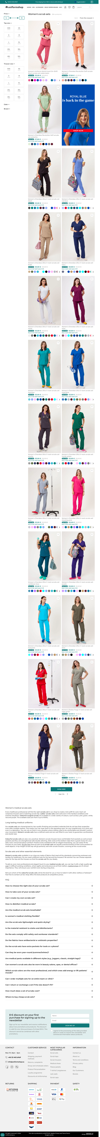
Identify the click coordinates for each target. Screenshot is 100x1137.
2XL (8, 49)
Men (33, 7)
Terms (64, 1133)
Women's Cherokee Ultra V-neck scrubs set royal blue (77, 391)
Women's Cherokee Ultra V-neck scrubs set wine (77, 327)
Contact (31, 1053)
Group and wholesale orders (38, 1066)
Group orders (48, 7)
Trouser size (8, 64)
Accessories (39, 7)
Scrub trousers (55, 1060)
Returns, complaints (35, 1062)
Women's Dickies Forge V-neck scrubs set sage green (77, 711)
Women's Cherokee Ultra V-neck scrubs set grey (43, 519)
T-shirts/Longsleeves (58, 1070)
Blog (74, 1067)
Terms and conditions (80, 1060)
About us (76, 1056)
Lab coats (53, 1074)
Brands (55, 7)
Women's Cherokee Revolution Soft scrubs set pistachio (43, 136)
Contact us (77, 1053)
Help (60, 7)
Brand (6, 109)
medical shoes (73, 866)
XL (19, 42)
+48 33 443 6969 (12, 2)
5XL (19, 57)
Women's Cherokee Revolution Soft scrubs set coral (77, 72)
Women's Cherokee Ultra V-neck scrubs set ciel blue (77, 200)
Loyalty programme (35, 1073)
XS (19, 28)
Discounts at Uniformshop (37, 1076)
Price (6, 14)
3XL (19, 49)
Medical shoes (55, 1063)
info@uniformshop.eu (16, 1062)
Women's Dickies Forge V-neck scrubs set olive (77, 774)
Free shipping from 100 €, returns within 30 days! (49, 2)
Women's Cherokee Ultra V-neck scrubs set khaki (43, 264)
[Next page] (67, 794)
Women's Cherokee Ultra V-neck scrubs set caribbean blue (43, 583)
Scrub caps (54, 1077)
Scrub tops (54, 1056)
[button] (49, 886)
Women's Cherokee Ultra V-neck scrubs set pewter (43, 455)
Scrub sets (54, 1053)
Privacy (57, 1133)
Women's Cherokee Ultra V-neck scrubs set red (43, 711)
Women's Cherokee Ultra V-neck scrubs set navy (77, 264)
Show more (61, 789)
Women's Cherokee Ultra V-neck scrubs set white (43, 327)
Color (6, 104)
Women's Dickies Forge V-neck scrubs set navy (43, 774)
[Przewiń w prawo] (58, 80)
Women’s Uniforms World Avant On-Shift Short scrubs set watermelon (43, 72)
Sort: (76, 18)
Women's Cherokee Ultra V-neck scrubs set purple (77, 583)
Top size (7, 23)
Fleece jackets (55, 1067)
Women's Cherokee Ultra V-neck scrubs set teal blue (43, 391)
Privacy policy (78, 1063)
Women (29, 7)
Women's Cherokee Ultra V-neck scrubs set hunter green (77, 455)
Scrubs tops (26, 844)
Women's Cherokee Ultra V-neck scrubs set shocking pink (77, 519)
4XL (8, 57)
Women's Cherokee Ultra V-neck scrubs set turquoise (43, 647)
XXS (8, 28)
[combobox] (84, 7)
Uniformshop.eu (10, 1135)
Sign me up (70, 1025)
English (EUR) (81, 2)
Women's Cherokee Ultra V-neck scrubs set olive (77, 647)
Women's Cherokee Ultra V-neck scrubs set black (43, 200)
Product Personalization (36, 1069)
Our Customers (78, 1070)
